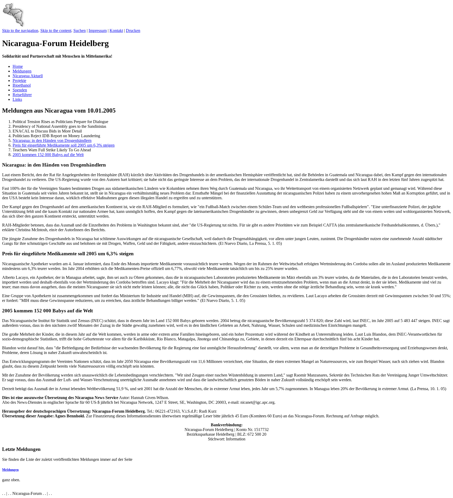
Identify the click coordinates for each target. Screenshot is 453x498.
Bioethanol (22, 85)
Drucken (133, 30)
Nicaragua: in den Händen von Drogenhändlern (52, 140)
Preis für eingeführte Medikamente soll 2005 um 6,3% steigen (64, 145)
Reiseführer (22, 94)
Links (17, 99)
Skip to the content (55, 30)
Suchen (79, 30)
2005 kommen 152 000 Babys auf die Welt (48, 154)
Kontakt (116, 30)
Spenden (20, 90)
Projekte (19, 80)
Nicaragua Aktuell (28, 76)
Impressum (98, 30)
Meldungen (22, 71)
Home (18, 66)
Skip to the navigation (20, 30)
